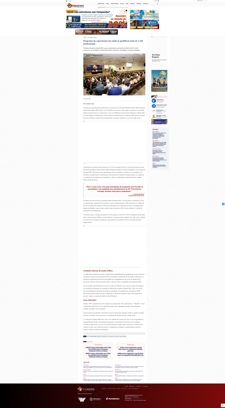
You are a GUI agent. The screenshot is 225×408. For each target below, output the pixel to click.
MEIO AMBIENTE (105, 361)
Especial (108, 359)
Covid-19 (110, 357)
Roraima (94, 364)
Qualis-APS (112, 336)
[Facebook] (154, 1)
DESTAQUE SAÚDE (103, 358)
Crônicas (121, 357)
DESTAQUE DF (96, 358)
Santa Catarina (99, 364)
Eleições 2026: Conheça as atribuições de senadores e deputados (129, 375)
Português (200, 0)
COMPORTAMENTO (132, 356)
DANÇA (135, 357)
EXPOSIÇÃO (133, 359)
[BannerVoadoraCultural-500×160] (144, 24)
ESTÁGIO (123, 359)
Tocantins (132, 365)
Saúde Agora (119, 364)
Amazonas (101, 356)
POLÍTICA (104, 362)
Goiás (101, 360)
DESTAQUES (110, 358)
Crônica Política (115, 357)
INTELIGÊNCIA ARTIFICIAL (108, 360)
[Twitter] (125, 386)
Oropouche (140, 361)
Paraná (91, 362)
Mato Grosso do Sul (97, 361)
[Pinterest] (141, 99)
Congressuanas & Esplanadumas (91, 357)
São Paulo (105, 364)
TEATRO (117, 365)
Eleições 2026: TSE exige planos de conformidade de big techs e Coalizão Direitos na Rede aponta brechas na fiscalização (128, 380)
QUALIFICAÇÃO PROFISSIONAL (128, 362)
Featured (137, 359)
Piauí (100, 362)
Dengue (139, 357)
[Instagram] (155, 1)
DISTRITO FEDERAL (137, 358)
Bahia (106, 356)
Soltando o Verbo (137, 364)
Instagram (139, 386)
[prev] (156, 7)
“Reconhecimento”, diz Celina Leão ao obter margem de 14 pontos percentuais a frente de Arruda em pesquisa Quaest (160, 144)
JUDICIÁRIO (129, 360)
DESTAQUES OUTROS (128, 358)
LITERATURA (134, 360)
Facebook (145, 386)
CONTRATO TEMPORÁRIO (102, 357)
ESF (108, 336)
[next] (158, 7)
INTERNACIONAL (117, 360)
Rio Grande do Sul (88, 364)
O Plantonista (131, 361)
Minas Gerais (111, 361)
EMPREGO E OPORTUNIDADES (95, 359)
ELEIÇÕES (87, 359)
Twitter (127, 386)
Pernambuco (96, 362)
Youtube (132, 386)
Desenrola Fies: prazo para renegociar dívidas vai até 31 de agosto (97, 375)
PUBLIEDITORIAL (118, 362)
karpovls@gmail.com (136, 398)
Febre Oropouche (92, 360)
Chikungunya (117, 356)
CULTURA (125, 357)
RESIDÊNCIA (137, 362)
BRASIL (109, 356)
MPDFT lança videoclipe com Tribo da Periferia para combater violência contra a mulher (98, 355)
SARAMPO (110, 364)
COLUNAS (126, 356)
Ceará (113, 356)
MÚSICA (125, 361)
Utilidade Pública (138, 365)
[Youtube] (158, 1)
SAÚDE (85, 37)
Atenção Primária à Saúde (95, 336)
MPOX (122, 361)
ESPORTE (118, 359)
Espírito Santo (113, 359)
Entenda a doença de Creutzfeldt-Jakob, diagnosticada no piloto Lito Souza (119, 7)
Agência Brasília (89, 341)
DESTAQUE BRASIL (90, 358)
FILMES (97, 360)
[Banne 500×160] (144, 14)
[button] (157, 3)
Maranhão (139, 360)
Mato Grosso (90, 361)
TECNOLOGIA (122, 365)
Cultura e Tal (131, 357)
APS (88, 336)
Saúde (117, 336)
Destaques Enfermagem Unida (118, 358)
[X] (157, 1)
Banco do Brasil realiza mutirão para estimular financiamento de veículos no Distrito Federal (129, 372)
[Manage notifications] (222, 405)
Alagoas (96, 356)
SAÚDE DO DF (125, 364)
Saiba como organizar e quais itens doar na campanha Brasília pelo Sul (130, 354)
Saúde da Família (123, 336)
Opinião (136, 361)
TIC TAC (127, 365)
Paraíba (87, 362)
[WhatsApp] (144, 99)
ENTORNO (103, 359)
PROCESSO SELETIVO (110, 362)
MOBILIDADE (117, 361)
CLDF (122, 356)
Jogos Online (123, 360)
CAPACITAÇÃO (104, 336)
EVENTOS (127, 359)
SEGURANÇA (131, 364)
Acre (93, 356)
